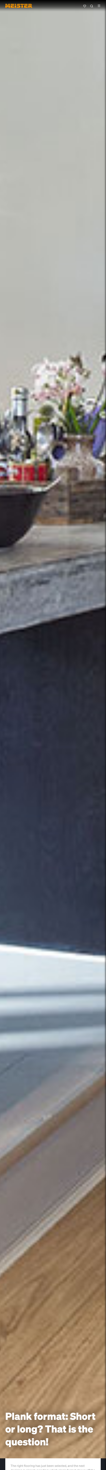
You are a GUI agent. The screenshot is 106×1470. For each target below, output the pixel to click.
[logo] (18, 6)
